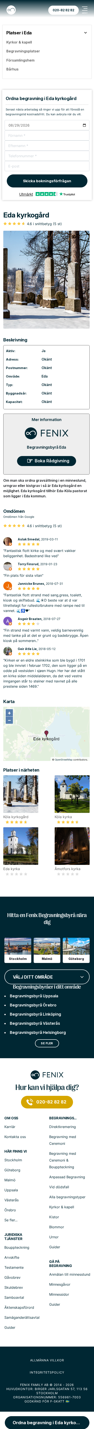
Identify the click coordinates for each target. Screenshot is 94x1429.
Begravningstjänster (63, 1118)
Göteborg (12, 1170)
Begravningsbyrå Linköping (35, 1014)
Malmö (10, 1180)
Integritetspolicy (47, 1372)
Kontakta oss (15, 1137)
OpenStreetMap (64, 759)
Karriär (9, 1127)
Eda (45, 376)
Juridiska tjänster (13, 1237)
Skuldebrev (13, 1287)
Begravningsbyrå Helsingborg (38, 1032)
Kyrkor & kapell (61, 1207)
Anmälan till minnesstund (69, 1274)
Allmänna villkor (47, 1360)
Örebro (10, 1210)
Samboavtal (14, 1297)
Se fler (47, 1043)
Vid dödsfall (59, 1187)
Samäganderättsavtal (22, 1317)
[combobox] (47, 976)
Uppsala (11, 1190)
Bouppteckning (16, 1247)
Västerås (11, 1200)
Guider (54, 1247)
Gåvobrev (12, 1277)
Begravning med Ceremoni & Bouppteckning (62, 1160)
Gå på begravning (60, 1264)
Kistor (54, 1217)
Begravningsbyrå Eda (46, 447)
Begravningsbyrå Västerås (35, 1023)
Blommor (56, 1227)
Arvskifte (11, 1257)
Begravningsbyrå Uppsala (34, 996)
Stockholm (13, 1160)
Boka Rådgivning (52, 460)
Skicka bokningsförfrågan (47, 181)
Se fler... (10, 1220)
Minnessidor (59, 1294)
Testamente (14, 1267)
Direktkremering (62, 1127)
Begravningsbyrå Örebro (33, 1005)
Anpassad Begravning (67, 1177)
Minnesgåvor (59, 1284)
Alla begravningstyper (67, 1197)
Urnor (54, 1237)
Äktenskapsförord (19, 1307)
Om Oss (11, 1118)
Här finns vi (15, 1151)
